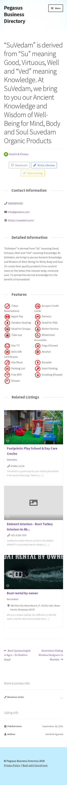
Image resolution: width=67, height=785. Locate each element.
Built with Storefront (35, 765)
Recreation (12, 599)
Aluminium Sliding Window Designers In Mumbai (51, 655)
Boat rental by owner (22, 593)
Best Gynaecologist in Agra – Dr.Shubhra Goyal (17, 655)
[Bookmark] (7, 441)
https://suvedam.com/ (21, 220)
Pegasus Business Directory (14, 14)
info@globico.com (19, 212)
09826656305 (15, 203)
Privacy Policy (12, 765)
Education (12, 459)
